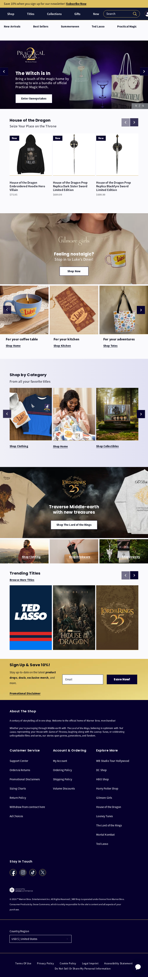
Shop (10, 14)
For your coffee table (22, 339)
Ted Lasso (98, 26)
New (96, 14)
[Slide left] (7, 309)
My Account (60, 761)
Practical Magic (127, 26)
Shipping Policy (62, 779)
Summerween (70, 26)
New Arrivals (12, 26)
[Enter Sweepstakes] (74, 75)
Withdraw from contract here (27, 807)
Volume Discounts (64, 788)
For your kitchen (66, 339)
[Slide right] (134, 122)
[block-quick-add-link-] (31, 154)
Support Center (19, 761)
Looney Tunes (104, 816)
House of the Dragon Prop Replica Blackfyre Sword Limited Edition (113, 186)
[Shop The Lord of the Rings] (74, 502)
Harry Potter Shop (107, 788)
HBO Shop (102, 779)
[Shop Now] (74, 248)
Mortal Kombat (105, 834)
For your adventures (119, 339)
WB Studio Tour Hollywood (112, 761)
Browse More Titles (22, 580)
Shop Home (60, 446)
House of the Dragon (108, 807)
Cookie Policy (68, 963)
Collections (54, 14)
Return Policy (18, 798)
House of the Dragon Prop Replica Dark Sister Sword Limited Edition (70, 186)
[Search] (121, 13)
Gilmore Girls (104, 798)
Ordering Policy (62, 770)
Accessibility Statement (118, 963)
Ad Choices (16, 816)
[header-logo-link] (3, 14)
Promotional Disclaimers (25, 779)
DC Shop (101, 770)
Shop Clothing (19, 446)
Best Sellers (41, 26)
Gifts (77, 14)
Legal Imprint (90, 963)
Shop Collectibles (107, 446)
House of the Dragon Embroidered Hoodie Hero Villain (27, 186)
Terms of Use (23, 963)
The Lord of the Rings (109, 825)
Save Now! (122, 679)
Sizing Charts (18, 788)
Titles (30, 14)
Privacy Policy (45, 963)
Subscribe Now (76, 4)
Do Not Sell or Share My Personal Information (83, 968)
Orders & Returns (20, 770)
